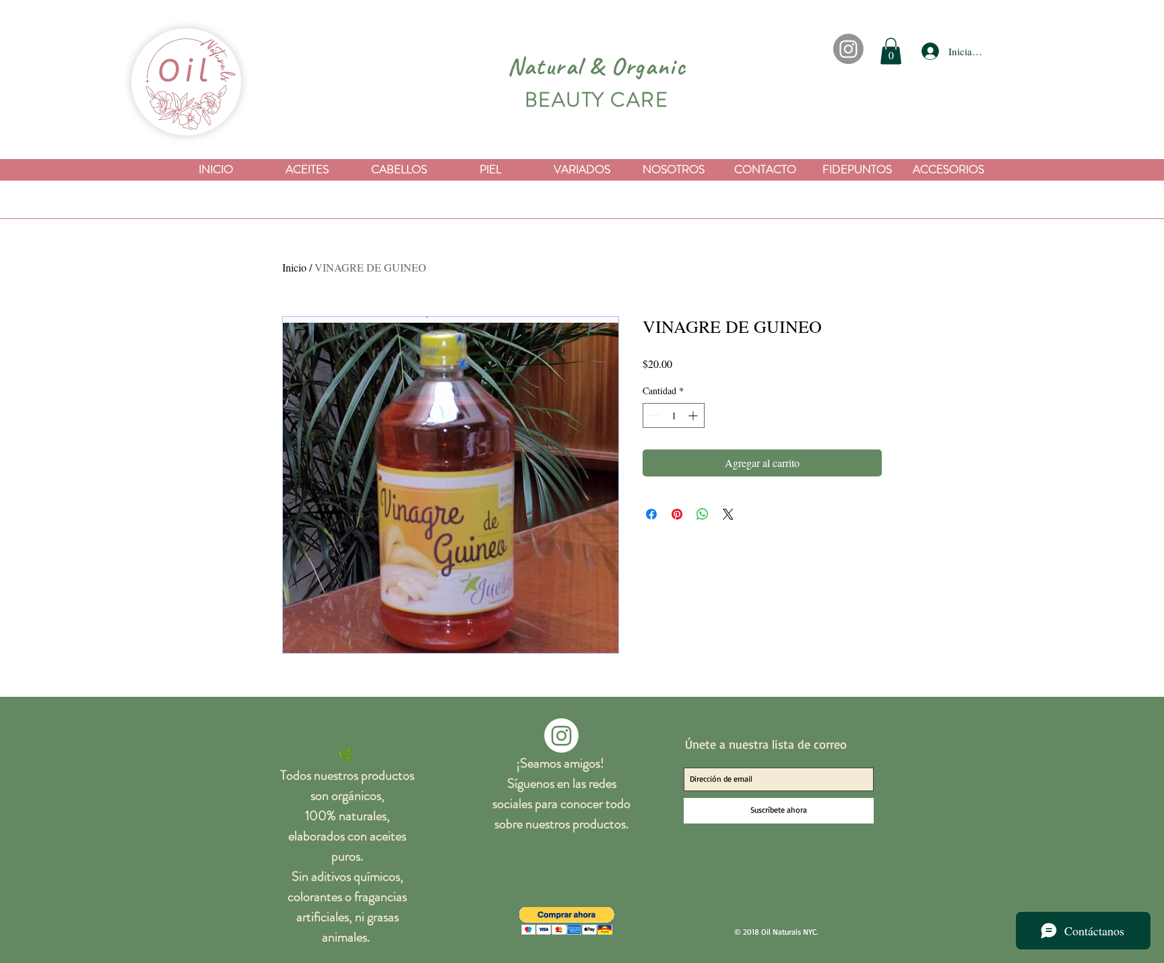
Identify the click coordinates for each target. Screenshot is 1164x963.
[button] (891, 51)
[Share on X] (728, 514)
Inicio (294, 267)
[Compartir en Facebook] (651, 514)
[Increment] (694, 415)
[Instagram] (848, 49)
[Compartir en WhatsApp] (702, 514)
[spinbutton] (673, 415)
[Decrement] (653, 415)
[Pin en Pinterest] (677, 514)
